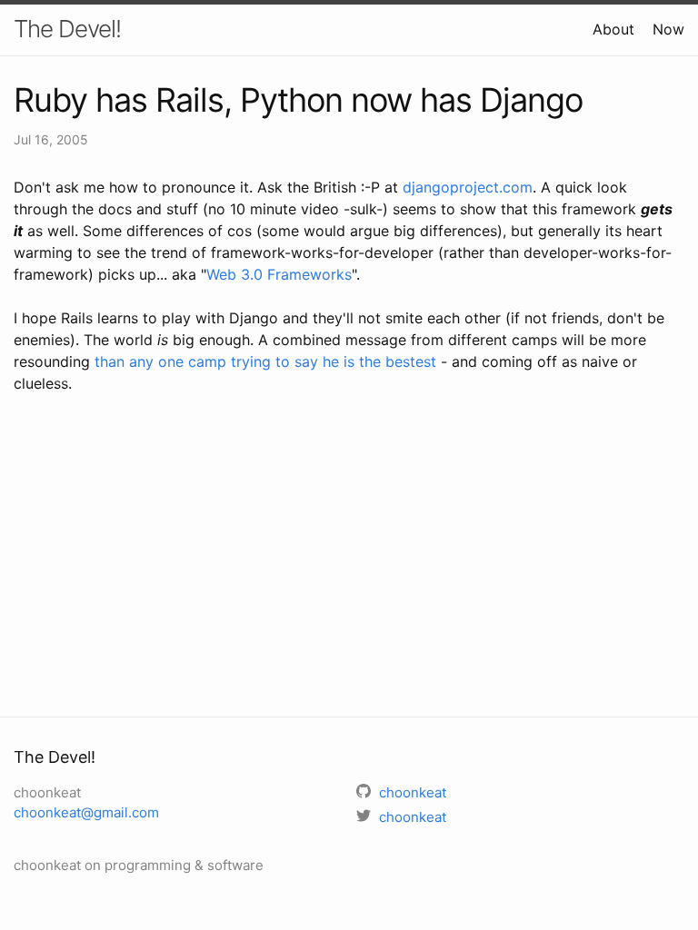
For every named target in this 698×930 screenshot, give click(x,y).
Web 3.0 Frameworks (279, 274)
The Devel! (67, 29)
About (613, 29)
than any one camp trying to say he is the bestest (265, 361)
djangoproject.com (468, 187)
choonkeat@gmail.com (86, 812)
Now (668, 29)
